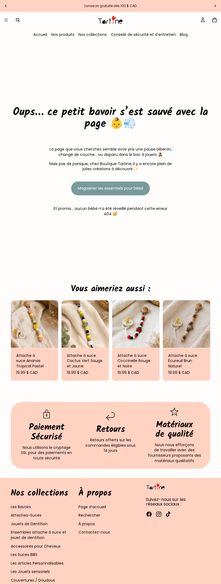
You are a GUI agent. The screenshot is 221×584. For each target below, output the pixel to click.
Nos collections (92, 34)
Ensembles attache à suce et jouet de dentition (38, 535)
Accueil (40, 34)
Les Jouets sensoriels (30, 571)
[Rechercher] (18, 20)
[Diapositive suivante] (215, 6)
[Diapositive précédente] (6, 6)
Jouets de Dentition (29, 524)
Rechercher (89, 515)
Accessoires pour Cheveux (36, 546)
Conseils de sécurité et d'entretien (143, 34)
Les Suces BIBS (24, 554)
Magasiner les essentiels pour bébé (110, 188)
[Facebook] (149, 514)
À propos (86, 524)
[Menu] (6, 20)
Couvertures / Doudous (33, 580)
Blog (184, 34)
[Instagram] (159, 514)
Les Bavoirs (21, 506)
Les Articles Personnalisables (37, 563)
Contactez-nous (94, 532)
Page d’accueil (92, 506)
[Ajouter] (50, 339)
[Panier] (214, 20)
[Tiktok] (168, 514)
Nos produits (62, 34)
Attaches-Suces (26, 515)
